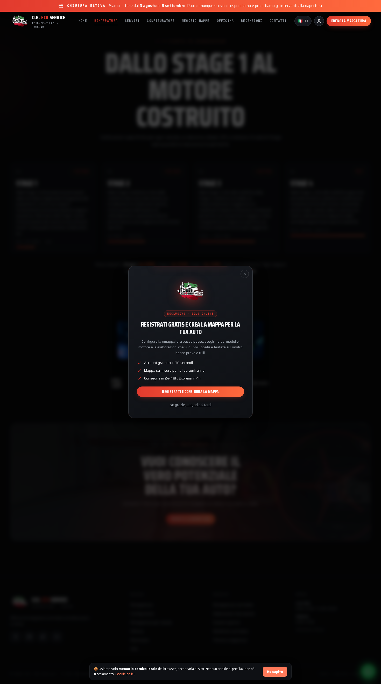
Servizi (132, 21)
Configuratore (161, 21)
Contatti (278, 21)
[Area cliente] (319, 21)
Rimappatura (106, 21)
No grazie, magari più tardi (190, 404)
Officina (225, 21)
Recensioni (251, 21)
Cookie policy (125, 674)
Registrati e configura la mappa (190, 392)
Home (83, 21)
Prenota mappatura (348, 21)
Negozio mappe (196, 21)
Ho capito (275, 671)
